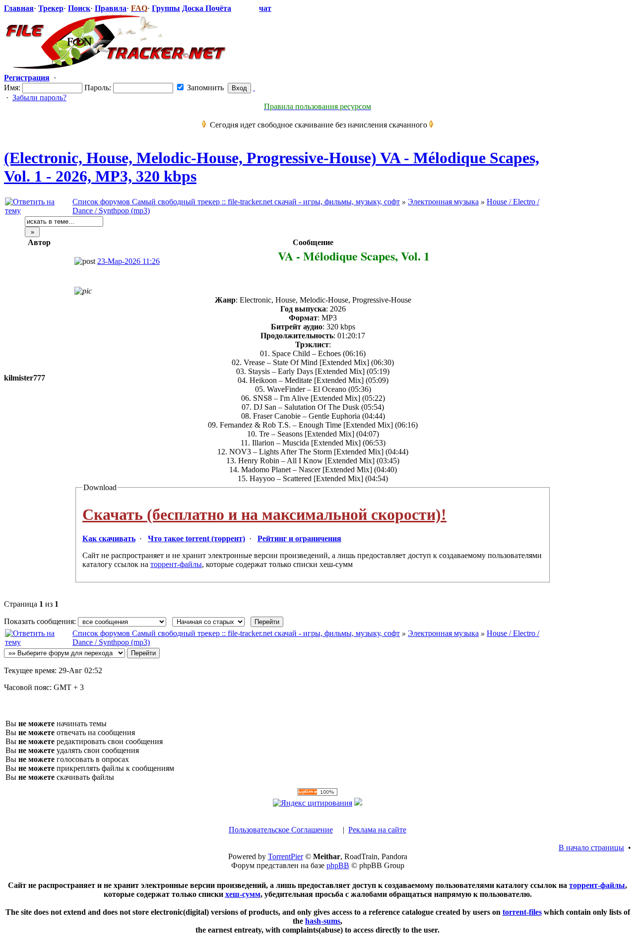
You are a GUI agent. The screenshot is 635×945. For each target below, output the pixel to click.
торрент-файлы (176, 564)
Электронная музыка (443, 201)
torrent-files (522, 912)
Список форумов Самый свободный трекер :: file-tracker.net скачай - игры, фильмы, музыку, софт (236, 201)
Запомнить (204, 87)
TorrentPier (285, 856)
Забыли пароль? (39, 97)
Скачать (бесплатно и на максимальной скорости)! (264, 514)
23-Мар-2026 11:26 (128, 261)
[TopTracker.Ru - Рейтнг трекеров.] (358, 803)
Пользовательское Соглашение (281, 829)
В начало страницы (591, 847)
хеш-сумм (242, 894)
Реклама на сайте (377, 829)
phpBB (337, 865)
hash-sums (322, 921)
